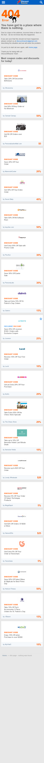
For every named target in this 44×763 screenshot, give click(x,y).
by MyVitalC (7, 644)
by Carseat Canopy (9, 116)
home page (33, 47)
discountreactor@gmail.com (27, 41)
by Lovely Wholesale (10, 477)
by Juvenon (7, 338)
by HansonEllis (8, 533)
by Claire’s (6, 311)
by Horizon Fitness (9, 589)
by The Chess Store (10, 422)
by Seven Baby (8, 199)
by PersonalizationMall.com (12, 144)
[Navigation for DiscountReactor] (3, 2)
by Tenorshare (8, 561)
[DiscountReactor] (22, 2)
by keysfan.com (8, 227)
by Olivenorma (8, 88)
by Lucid (6, 366)
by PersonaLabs (8, 283)
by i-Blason (7, 617)
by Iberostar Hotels (9, 450)
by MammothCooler (9, 171)
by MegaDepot (8, 505)
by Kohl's (6, 394)
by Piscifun (7, 255)
